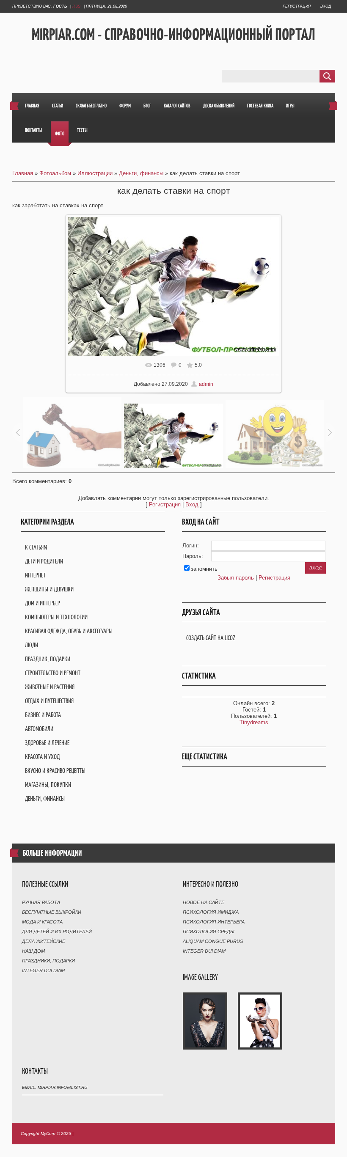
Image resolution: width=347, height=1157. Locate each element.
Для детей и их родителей (57, 931)
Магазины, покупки (48, 784)
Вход (325, 6)
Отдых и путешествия (49, 701)
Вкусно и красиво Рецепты (55, 771)
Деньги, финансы (141, 173)
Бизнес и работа (43, 715)
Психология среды (208, 931)
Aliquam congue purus (213, 941)
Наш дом (33, 951)
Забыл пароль (236, 577)
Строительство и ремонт (52, 673)
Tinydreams (254, 722)
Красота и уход (42, 757)
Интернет (35, 575)
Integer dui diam (43, 970)
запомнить (204, 569)
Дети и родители (44, 561)
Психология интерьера (214, 921)
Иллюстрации (95, 173)
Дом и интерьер (42, 603)
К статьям (36, 547)
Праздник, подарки (47, 659)
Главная (22, 173)
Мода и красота (42, 921)
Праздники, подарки (48, 960)
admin (206, 384)
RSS (76, 6)
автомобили (39, 729)
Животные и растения (49, 687)
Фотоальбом (55, 173)
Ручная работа (41, 902)
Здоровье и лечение (47, 743)
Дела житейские (43, 941)
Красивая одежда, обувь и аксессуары (69, 631)
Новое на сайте (203, 902)
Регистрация (297, 6)
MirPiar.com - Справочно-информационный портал (173, 34)
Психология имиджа (211, 912)
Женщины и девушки (49, 589)
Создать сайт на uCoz (210, 638)
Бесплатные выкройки (51, 912)
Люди (31, 645)
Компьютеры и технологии (56, 617)
